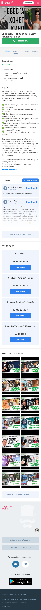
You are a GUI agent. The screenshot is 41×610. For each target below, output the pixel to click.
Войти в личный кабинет (20, 540)
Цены (26, 51)
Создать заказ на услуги (21, 547)
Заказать (20, 267)
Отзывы (35, 51)
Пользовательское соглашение (14, 594)
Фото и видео (16, 52)
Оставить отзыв (30, 180)
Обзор (7, 51)
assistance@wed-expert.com (25, 564)
